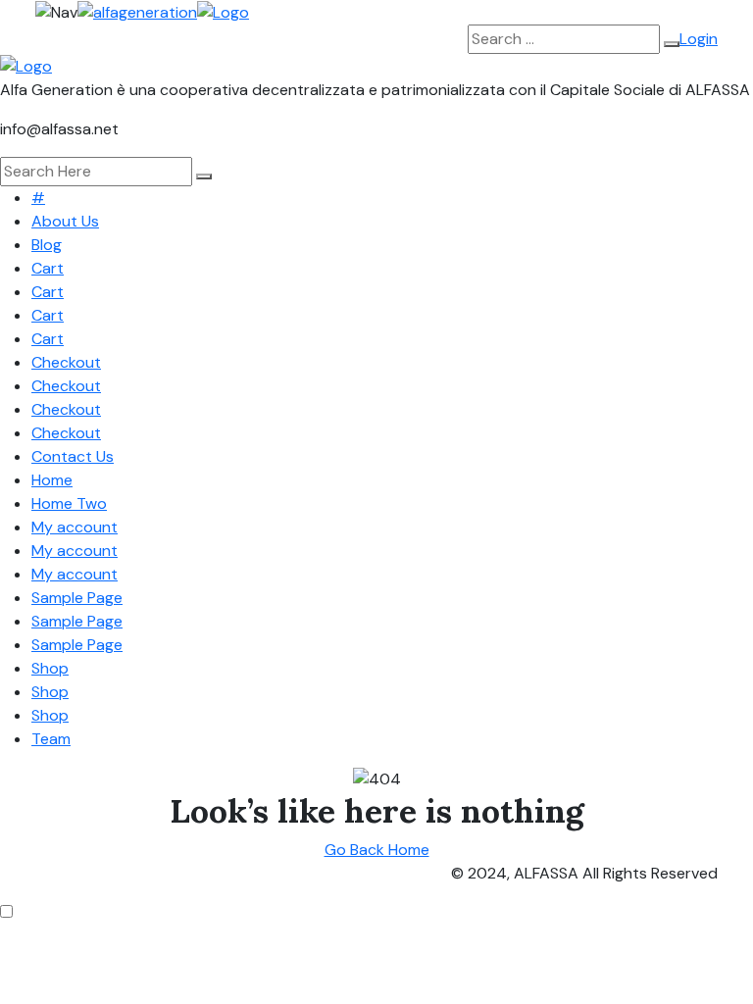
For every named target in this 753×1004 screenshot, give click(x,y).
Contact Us (72, 456)
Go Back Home (377, 849)
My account (74, 527)
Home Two (69, 503)
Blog (46, 244)
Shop (50, 668)
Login (698, 38)
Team (51, 738)
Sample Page (77, 597)
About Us (65, 221)
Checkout (66, 362)
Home (52, 480)
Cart (47, 268)
